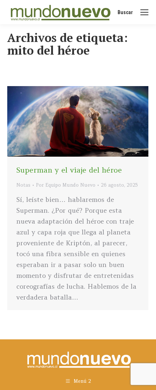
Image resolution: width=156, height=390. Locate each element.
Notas (23, 185)
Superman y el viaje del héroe (69, 169)
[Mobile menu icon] (144, 12)
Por (65, 185)
